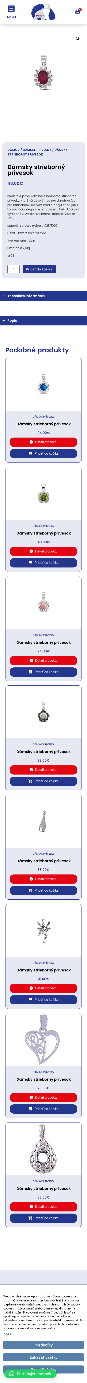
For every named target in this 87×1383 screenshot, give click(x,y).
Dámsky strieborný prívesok (43, 424)
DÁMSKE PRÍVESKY (37, 150)
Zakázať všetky (44, 1357)
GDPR (7, 1334)
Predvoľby (43, 1345)
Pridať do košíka (39, 269)
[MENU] (11, 8)
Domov (13, 150)
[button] (78, 38)
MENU (11, 17)
